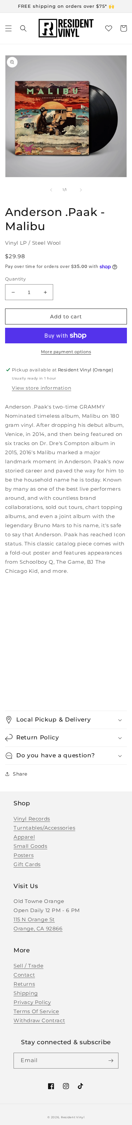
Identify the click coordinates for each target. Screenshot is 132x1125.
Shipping (26, 993)
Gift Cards (27, 864)
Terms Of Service (36, 1011)
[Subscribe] (110, 1061)
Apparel (24, 837)
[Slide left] (51, 189)
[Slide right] (80, 189)
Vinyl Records (32, 818)
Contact (24, 975)
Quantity (15, 279)
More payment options (66, 351)
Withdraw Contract (39, 1020)
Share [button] (20, 774)
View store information (41, 388)
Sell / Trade (28, 965)
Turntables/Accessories (44, 828)
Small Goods (30, 846)
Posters (24, 855)
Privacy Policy (32, 1002)
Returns (24, 984)
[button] (8, 28)
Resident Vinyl (73, 1117)
